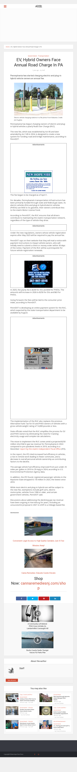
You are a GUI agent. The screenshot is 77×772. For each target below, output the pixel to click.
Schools (30, 707)
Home (7, 47)
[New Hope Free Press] (38, 6)
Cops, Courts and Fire (26, 694)
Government (32, 56)
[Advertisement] (38, 27)
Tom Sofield (60, 703)
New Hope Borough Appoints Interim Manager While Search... (62, 698)
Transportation (43, 56)
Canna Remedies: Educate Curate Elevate (38, 573)
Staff (43, 70)
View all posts (12, 680)
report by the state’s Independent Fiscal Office (40, 449)
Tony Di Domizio (61, 731)
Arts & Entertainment (59, 721)
